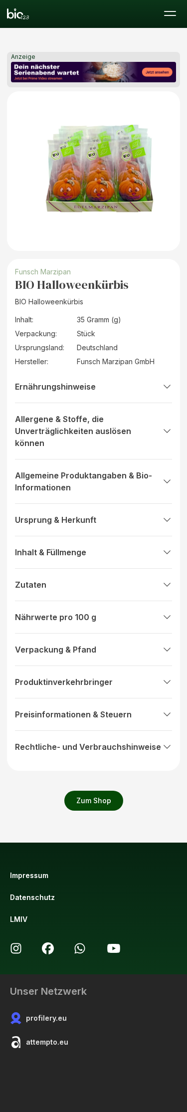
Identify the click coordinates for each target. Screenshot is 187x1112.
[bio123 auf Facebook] (48, 948)
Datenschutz (32, 897)
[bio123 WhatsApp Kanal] (80, 948)
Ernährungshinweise (55, 387)
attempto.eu (47, 1042)
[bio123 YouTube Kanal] (114, 948)
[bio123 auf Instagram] (16, 948)
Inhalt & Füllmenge (50, 552)
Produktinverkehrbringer (64, 682)
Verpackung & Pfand (55, 650)
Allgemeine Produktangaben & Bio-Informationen (83, 481)
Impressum (29, 875)
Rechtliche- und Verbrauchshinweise (88, 747)
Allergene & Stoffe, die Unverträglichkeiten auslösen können (73, 431)
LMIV (18, 919)
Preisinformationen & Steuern (73, 714)
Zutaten (30, 585)
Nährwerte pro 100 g (55, 617)
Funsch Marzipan (43, 271)
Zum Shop (93, 800)
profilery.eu (46, 1018)
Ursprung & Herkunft (55, 520)
